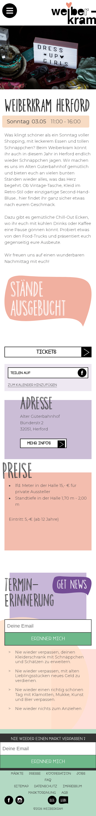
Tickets (46, 352)
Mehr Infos (39, 443)
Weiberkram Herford (47, 105)
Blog (52, 800)
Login (63, 800)
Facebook (82, 372)
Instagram (19, 800)
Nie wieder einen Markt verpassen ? (48, 738)
